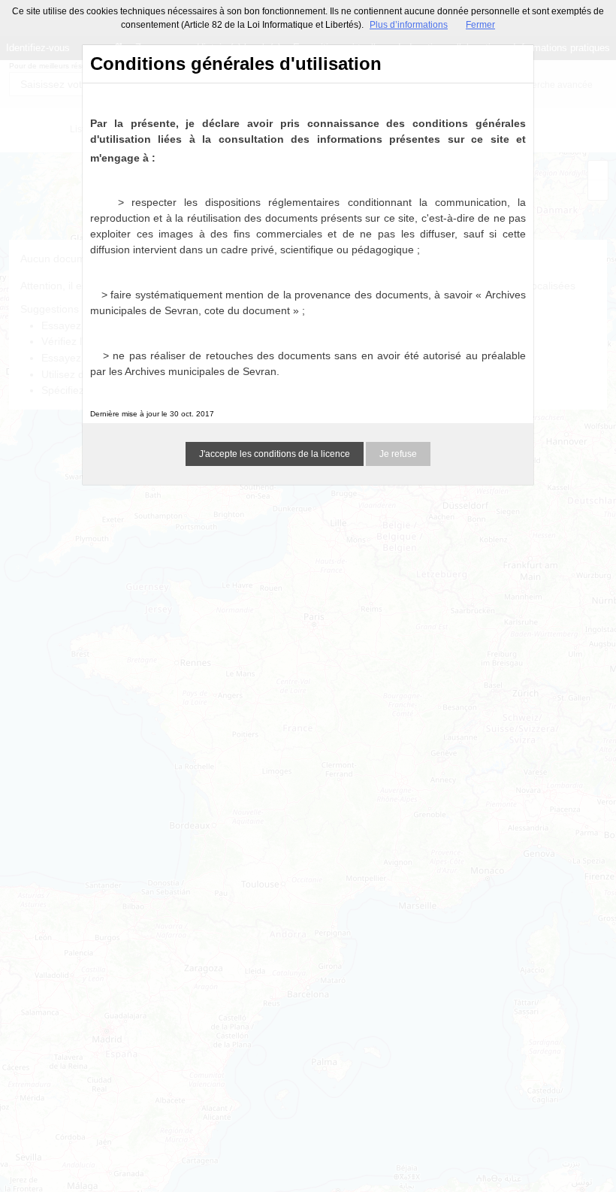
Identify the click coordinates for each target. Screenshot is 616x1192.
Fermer (480, 25)
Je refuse (398, 454)
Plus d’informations (409, 25)
